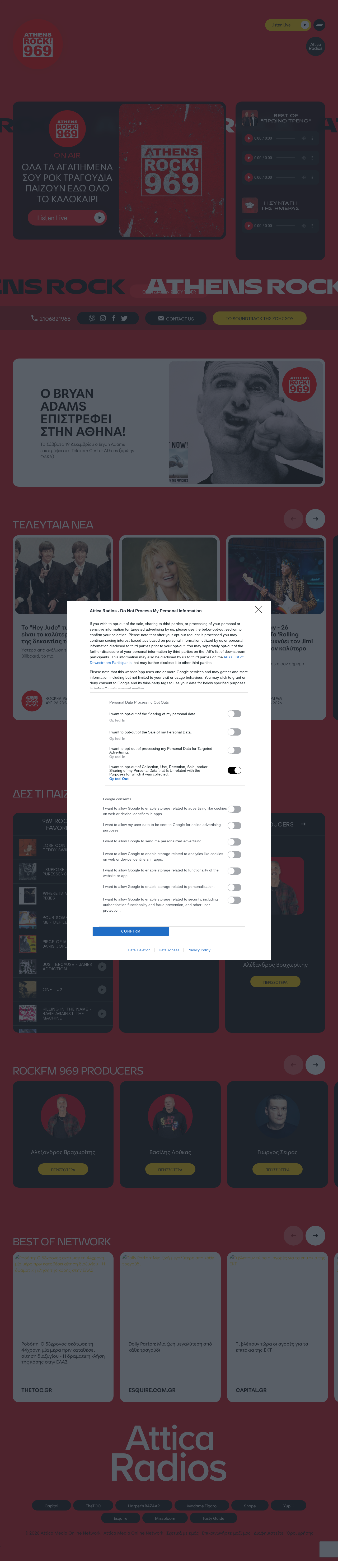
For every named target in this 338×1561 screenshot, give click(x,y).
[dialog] (169, 780)
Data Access (169, 950)
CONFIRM (131, 931)
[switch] (234, 713)
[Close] (260, 611)
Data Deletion (139, 950)
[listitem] (175, 702)
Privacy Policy (198, 950)
